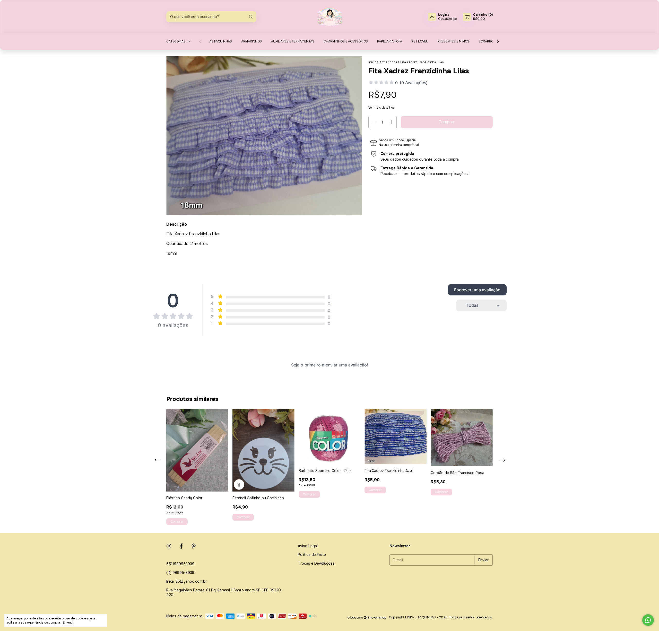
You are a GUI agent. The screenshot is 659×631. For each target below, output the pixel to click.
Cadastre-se (447, 19)
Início (372, 62)
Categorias (176, 41)
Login (442, 15)
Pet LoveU (419, 41)
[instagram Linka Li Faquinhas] (168, 546)
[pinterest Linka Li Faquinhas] (193, 546)
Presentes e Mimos (453, 41)
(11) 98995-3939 (180, 572)
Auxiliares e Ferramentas (292, 41)
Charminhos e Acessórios (346, 41)
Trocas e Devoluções (316, 563)
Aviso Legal (308, 546)
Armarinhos (251, 41)
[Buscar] (251, 16)
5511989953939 (180, 564)
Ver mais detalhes (381, 108)
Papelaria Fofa (389, 41)
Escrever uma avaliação (477, 289)
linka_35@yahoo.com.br (186, 581)
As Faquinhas (220, 41)
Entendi (68, 622)
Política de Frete (312, 554)
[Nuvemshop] (367, 619)
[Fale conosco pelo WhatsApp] (648, 620)
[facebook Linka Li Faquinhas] (181, 546)
